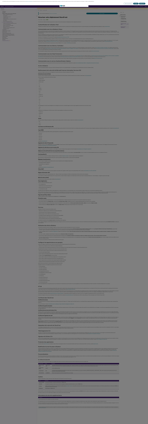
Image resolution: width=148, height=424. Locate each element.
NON (63, 5)
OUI (61, 5)
